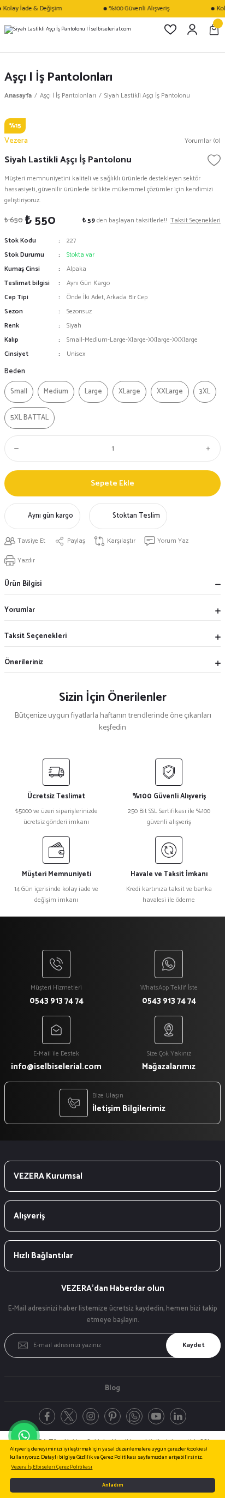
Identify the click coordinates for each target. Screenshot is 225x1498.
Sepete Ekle (112, 483)
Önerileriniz (23, 662)
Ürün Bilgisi (23, 584)
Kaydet (193, 1345)
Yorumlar (19, 610)
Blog (112, 1388)
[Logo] (67, 29)
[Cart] (214, 29)
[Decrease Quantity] (14, 448)
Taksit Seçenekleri (35, 636)
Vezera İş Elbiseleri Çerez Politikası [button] (51, 1467)
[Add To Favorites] (214, 160)
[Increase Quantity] (211, 448)
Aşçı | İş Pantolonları (58, 77)
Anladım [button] (112, 1485)
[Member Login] (192, 29)
